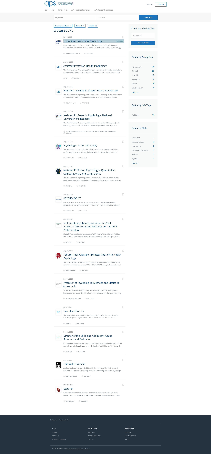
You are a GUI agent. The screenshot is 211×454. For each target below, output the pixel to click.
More (134, 92)
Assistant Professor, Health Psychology (85, 65)
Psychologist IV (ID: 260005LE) (80, 145)
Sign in (149, 4)
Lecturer (68, 388)
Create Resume (130, 436)
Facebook (62, 420)
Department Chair (62, 26)
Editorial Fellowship (74, 364)
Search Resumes (94, 436)
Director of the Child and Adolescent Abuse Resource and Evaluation (87, 337)
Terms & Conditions (59, 439)
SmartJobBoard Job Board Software (78, 449)
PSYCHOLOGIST (72, 198)
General (79, 26)
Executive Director (73, 311)
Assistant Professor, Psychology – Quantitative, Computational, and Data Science (89, 171)
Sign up (161, 4)
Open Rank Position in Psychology (83, 41)
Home (54, 428)
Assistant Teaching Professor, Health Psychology (90, 90)
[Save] (121, 37)
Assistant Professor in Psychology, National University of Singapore (87, 117)
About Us (55, 436)
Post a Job (91, 432)
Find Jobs (148, 17)
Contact (55, 432)
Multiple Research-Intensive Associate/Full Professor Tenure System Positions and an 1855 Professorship (90, 226)
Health (91, 26)
